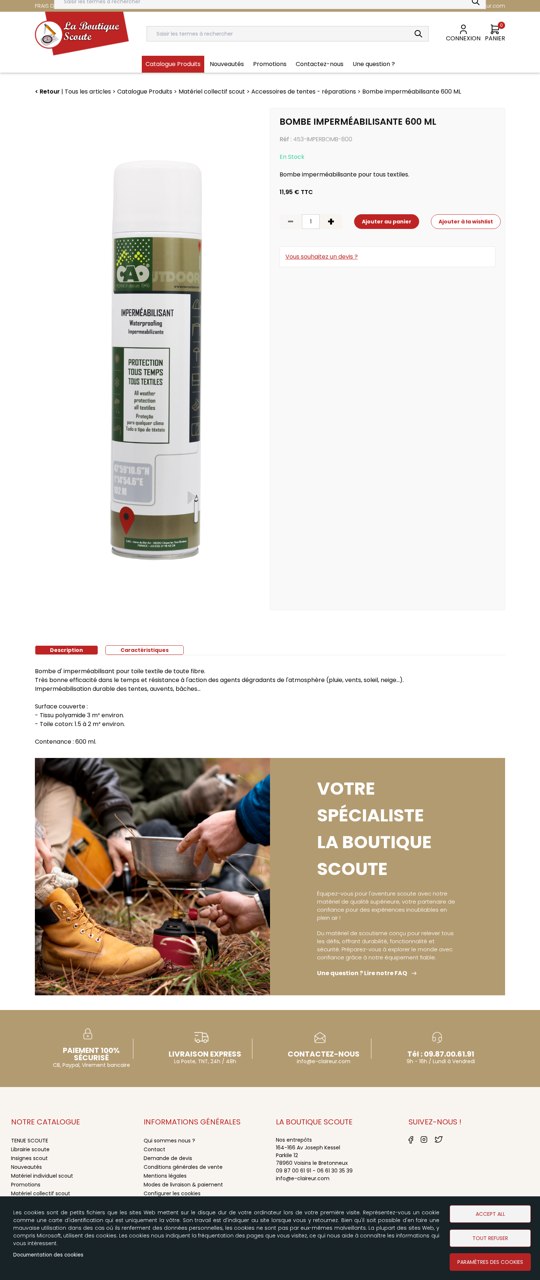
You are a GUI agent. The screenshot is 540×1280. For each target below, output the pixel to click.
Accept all (490, 1214)
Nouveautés (26, 1167)
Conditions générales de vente (183, 1167)
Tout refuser (490, 1238)
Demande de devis (168, 1158)
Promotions (25, 1184)
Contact (154, 1149)
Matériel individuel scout (42, 1175)
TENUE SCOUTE (29, 1140)
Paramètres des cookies (490, 1262)
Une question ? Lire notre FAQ (362, 973)
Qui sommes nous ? (169, 1140)
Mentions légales (165, 1175)
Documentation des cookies (48, 1254)
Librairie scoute (30, 1149)
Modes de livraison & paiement (183, 1184)
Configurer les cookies (172, 1193)
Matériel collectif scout (40, 1193)
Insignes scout (29, 1158)
